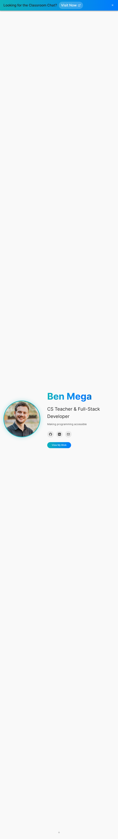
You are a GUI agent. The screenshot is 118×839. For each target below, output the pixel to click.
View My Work (59, 445)
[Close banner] (113, 5)
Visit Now (69, 5)
